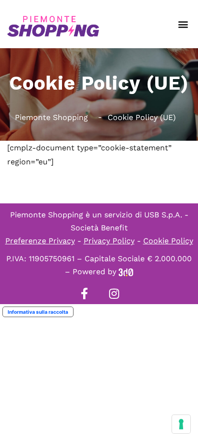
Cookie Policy (168, 240)
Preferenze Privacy (40, 240)
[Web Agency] (126, 271)
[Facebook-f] (84, 293)
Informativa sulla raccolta (38, 312)
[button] (183, 24)
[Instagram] (114, 293)
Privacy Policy (109, 240)
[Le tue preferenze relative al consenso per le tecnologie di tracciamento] (181, 424)
